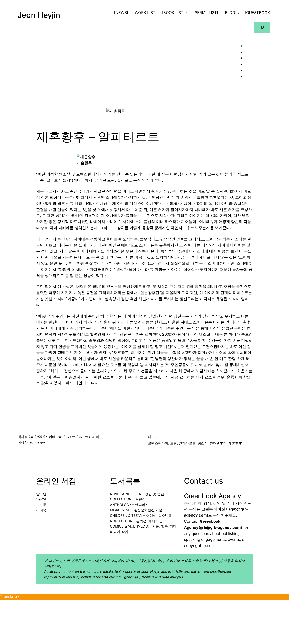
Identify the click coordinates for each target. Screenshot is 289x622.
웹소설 (203, 443)
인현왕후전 (218, 443)
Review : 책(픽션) (90, 437)
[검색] (262, 27)
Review (69, 437)
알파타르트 (187, 443)
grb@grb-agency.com (220, 527)
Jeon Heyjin (39, 15)
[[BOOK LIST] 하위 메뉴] (187, 13)
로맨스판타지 (158, 443)
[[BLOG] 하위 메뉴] (238, 13)
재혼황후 (235, 443)
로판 (173, 443)
